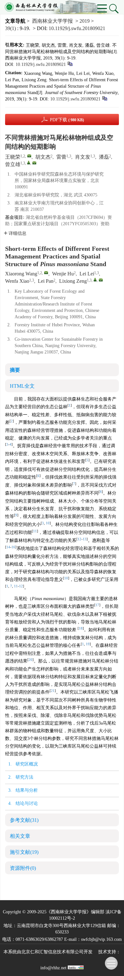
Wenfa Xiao (17, 281)
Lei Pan (45, 281)
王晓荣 (12, 157)
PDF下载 (67, 119)
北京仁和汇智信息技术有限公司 (52, 951)
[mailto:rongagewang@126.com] (29, 155)
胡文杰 (43, 157)
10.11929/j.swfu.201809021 (77, 28)
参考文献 (24, 820)
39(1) (11, 28)
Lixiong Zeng (73, 281)
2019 (84, 21)
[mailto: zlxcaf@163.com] (101, 280)
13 (84, 539)
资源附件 (23, 868)
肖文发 (82, 157)
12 (79, 539)
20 (30, 660)
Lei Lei (86, 273)
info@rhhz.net (53, 967)
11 (35, 531)
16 (13, 547)
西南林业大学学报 (52, 21)
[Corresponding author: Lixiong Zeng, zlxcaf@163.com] (95, 280)
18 (81, 628)
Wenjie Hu (63, 273)
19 (88, 644)
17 (97, 605)
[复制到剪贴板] (70, 63)
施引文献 (24, 852)
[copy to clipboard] (104, 98)
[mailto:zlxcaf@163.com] (34, 162)
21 (53, 691)
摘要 (15, 370)
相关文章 (20, 836)
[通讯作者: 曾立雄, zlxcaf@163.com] (28, 162)
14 (8, 547)
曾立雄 (12, 164)
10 (48, 523)
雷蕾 (61, 157)
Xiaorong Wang (21, 273)
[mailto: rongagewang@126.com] (46, 272)
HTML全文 (22, 386)
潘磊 (104, 157)
